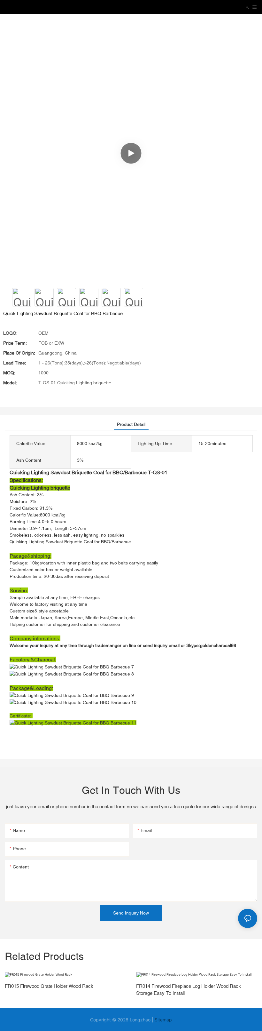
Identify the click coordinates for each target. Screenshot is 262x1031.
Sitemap (163, 1019)
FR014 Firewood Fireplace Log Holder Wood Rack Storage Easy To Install (188, 989)
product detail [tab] (131, 424)
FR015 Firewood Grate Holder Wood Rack (49, 986)
